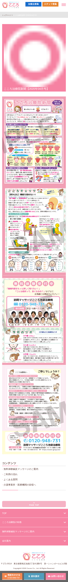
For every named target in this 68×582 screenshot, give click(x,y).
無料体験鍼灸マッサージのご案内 (21, 469)
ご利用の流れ (10, 474)
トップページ (6, 15)
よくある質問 (10, 479)
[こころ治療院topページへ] (10, 6)
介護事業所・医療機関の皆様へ (20, 484)
